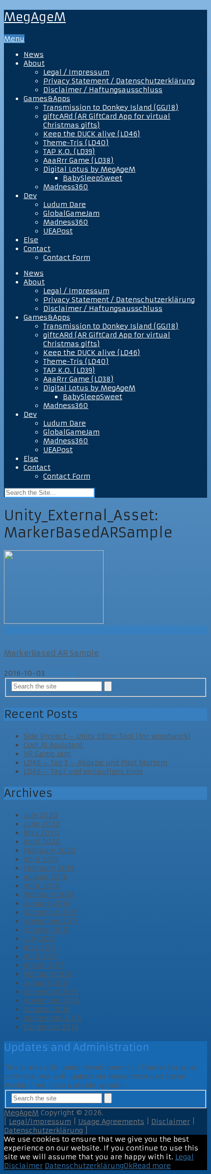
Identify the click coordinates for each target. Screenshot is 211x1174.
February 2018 (49, 894)
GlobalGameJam (71, 213)
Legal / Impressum (76, 72)
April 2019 (41, 859)
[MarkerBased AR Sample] (105, 588)
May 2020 (41, 832)
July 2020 (41, 815)
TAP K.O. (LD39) (69, 151)
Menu (14, 38)
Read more (151, 1165)
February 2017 (48, 974)
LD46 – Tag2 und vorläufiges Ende (83, 771)
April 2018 (41, 885)
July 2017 (39, 938)
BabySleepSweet (92, 178)
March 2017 (44, 965)
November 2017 (51, 921)
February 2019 (49, 868)
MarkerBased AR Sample (51, 653)
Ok (128, 1165)
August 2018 (46, 876)
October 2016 (47, 1009)
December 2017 (51, 912)
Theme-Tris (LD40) (76, 142)
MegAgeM (35, 17)
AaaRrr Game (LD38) (78, 160)
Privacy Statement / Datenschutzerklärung (119, 81)
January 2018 (47, 903)
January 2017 (46, 982)
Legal (184, 1156)
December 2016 (51, 991)
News (34, 54)
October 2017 (46, 929)
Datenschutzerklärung (43, 1130)
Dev (30, 195)
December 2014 (51, 1026)
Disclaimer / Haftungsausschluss (102, 89)
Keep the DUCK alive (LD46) (91, 133)
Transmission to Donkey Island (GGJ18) (111, 107)
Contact (37, 248)
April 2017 (41, 956)
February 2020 (50, 850)
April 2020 (42, 841)
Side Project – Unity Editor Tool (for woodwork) (107, 736)
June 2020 (42, 823)
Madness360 (65, 186)
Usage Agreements (111, 1121)
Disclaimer (170, 1121)
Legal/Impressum (40, 1121)
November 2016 (51, 1000)
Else (31, 239)
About (34, 63)
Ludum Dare (64, 204)
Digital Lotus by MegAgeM (89, 169)
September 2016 (52, 1018)
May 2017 (40, 947)
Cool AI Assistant (53, 744)
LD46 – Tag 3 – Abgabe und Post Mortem (95, 762)
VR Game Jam (47, 753)
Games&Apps (47, 98)
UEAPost (58, 231)
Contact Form (66, 257)
